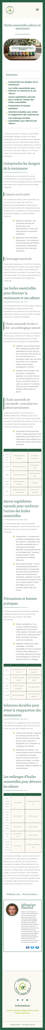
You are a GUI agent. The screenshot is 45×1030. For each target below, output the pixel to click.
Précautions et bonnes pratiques (19, 107)
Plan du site (33, 1010)
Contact (10, 1010)
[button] (37, 9)
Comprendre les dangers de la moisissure (23, 83)
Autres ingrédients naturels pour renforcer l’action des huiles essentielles (21, 99)
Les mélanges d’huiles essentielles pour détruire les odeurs (22, 120)
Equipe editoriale (22, 1013)
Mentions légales (21, 1010)
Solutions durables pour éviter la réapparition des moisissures (23, 113)
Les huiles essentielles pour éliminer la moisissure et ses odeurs (22, 91)
